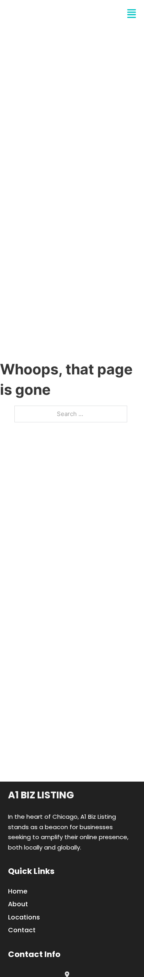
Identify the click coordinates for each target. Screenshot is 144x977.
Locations (24, 917)
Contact (22, 930)
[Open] (131, 14)
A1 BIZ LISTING (46, 14)
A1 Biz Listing (41, 795)
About (18, 904)
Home (17, 891)
